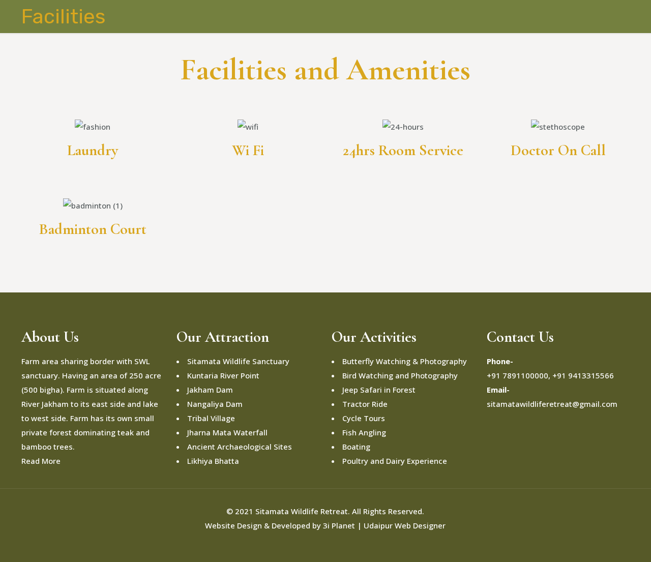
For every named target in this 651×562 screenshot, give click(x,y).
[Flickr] (332, 545)
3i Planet (340, 525)
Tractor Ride (365, 404)
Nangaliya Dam (215, 404)
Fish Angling (364, 432)
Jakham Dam (210, 389)
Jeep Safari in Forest (379, 389)
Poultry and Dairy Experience (394, 461)
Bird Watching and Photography (400, 375)
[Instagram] (346, 545)
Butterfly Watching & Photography (404, 361)
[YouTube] (318, 545)
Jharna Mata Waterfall (227, 432)
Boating (356, 446)
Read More (41, 461)
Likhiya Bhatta (213, 461)
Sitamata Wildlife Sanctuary (238, 361)
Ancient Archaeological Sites (239, 446)
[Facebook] (305, 545)
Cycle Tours (363, 418)
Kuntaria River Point (223, 375)
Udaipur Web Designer (405, 525)
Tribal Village (211, 418)
